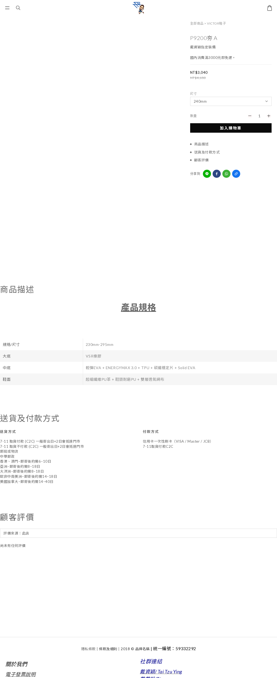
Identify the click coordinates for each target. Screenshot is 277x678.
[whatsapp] (226, 174)
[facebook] (217, 174)
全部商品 (197, 23)
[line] (207, 174)
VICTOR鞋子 (216, 23)
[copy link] (236, 174)
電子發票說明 (20, 674)
